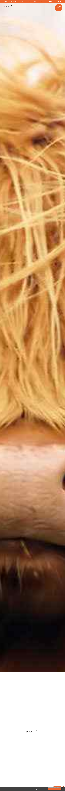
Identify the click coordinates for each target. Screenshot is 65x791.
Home (5, 1)
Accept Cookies (54, 788)
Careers (29, 1)
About (10, 1)
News (34, 1)
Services (15, 1)
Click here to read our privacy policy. (30, 789)
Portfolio (22, 1)
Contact (40, 1)
